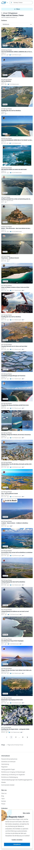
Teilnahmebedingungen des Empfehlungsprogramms (16, 780)
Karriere (3, 801)
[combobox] (21, 2)
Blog (2, 796)
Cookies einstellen (17, 840)
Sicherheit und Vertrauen (8, 761)
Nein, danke (26, 813)
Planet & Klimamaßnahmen (9, 759)
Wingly (3, 744)
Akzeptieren (17, 844)
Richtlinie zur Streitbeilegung (9, 777)
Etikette (3, 782)
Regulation (4, 767)
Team (3, 798)
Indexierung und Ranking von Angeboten (13, 774)
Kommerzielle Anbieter (7, 785)
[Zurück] (6, 737)
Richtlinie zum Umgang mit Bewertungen (13, 772)
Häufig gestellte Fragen (8, 769)
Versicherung (5, 764)
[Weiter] (27, 737)
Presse (3, 804)
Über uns (4, 793)
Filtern (18, 9)
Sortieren (4, 20)
